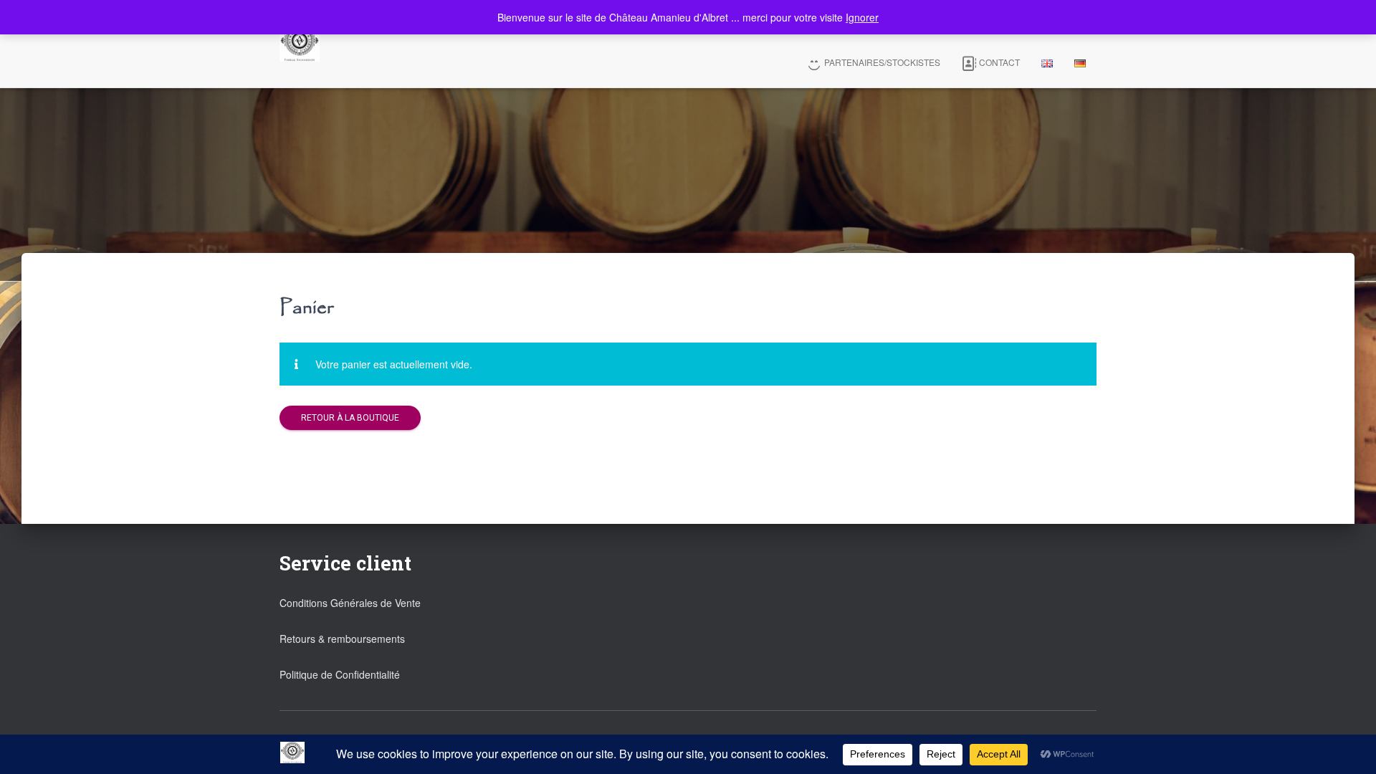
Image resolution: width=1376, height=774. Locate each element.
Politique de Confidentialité (340, 674)
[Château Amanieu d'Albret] (299, 44)
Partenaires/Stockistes (882, 62)
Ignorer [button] (862, 17)
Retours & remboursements (342, 638)
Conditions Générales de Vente (350, 603)
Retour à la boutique (350, 418)
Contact (999, 62)
